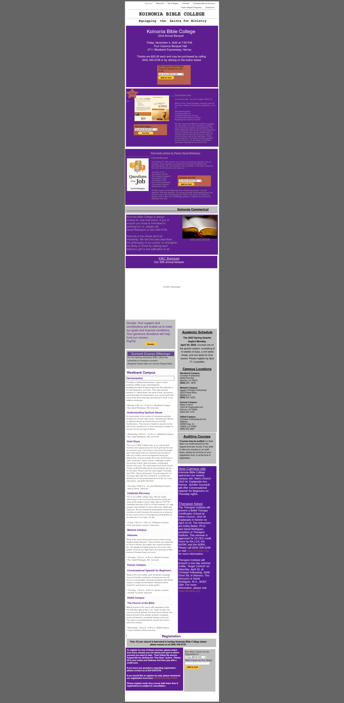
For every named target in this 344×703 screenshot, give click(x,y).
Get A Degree (173, 3)
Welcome (149, 3)
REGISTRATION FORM (165, 678)
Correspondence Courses (203, 3)
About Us (160, 3)
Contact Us (209, 7)
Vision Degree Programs (191, 7)
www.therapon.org (198, 550)
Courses (186, 3)
